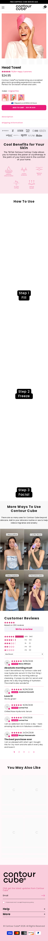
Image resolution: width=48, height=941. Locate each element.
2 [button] (19, 752)
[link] (5, 130)
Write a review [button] (24, 629)
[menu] (3, 7)
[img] (16, 661)
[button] (6, 71)
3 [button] (23, 752)
